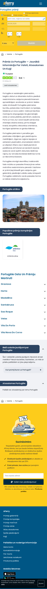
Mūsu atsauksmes (11, 529)
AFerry (6, 511)
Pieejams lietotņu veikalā (9, 574)
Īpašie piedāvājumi (11, 533)
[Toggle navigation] (41, 4)
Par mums (7, 554)
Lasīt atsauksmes (10, 85)
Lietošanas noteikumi (12, 557)
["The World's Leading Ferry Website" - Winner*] (8, 3)
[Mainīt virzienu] (44, 19)
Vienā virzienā (18, 15)
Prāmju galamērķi (10, 515)
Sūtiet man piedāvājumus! (25, 482)
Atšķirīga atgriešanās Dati (32, 14)
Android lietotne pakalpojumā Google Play (9, 578)
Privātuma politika (11, 561)
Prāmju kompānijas (11, 519)
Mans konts (8, 547)
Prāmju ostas (8, 526)
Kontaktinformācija (11, 550)
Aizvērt (41, 583)
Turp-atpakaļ (7, 15)
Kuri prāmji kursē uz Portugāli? (18, 370)
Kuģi (5, 536)
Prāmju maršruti (10, 522)
